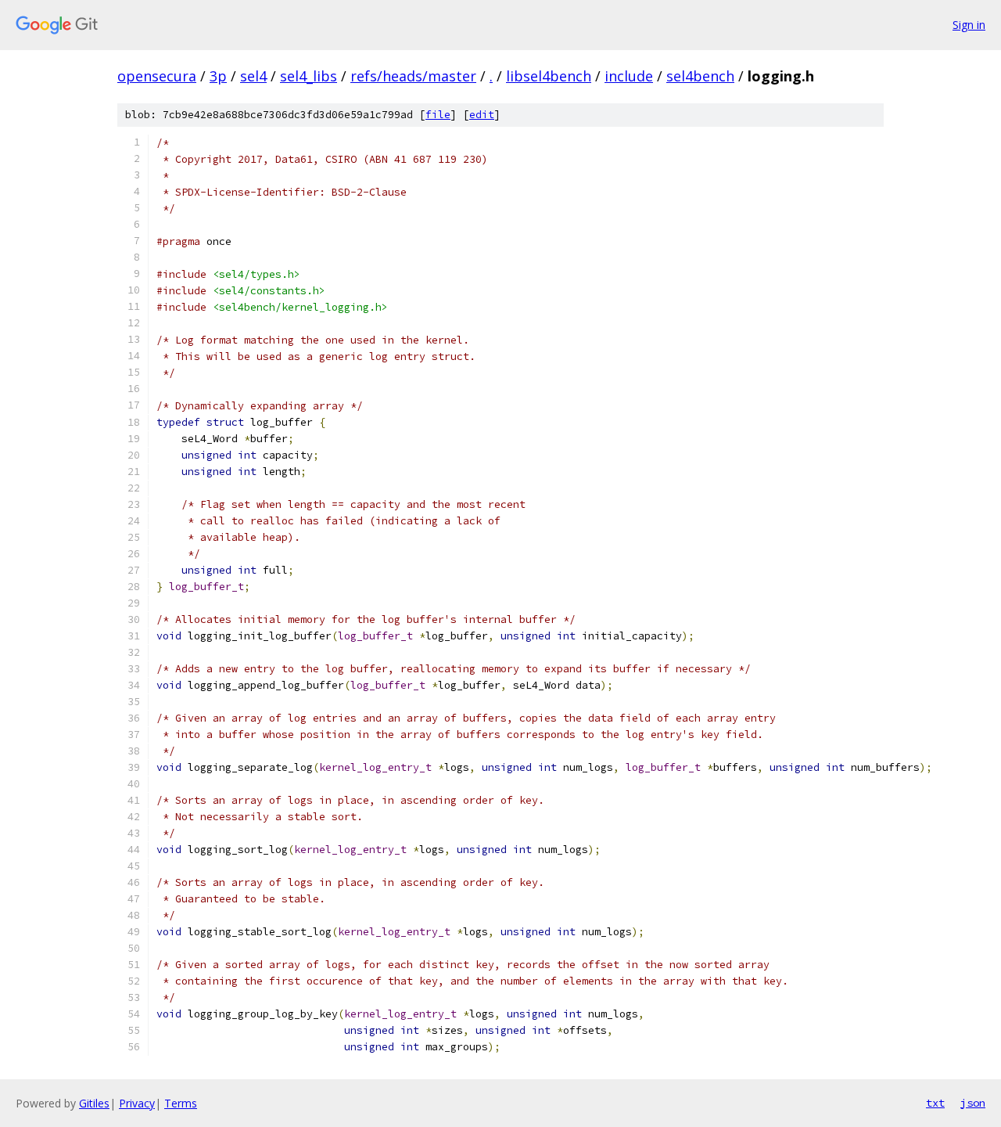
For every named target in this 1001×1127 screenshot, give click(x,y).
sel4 (253, 76)
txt (935, 1103)
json (972, 1103)
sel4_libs (308, 76)
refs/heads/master (413, 76)
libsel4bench (548, 76)
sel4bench (700, 76)
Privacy (137, 1103)
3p (218, 76)
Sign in (969, 24)
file (437, 114)
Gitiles (94, 1103)
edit (481, 114)
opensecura (156, 76)
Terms (180, 1103)
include (629, 76)
